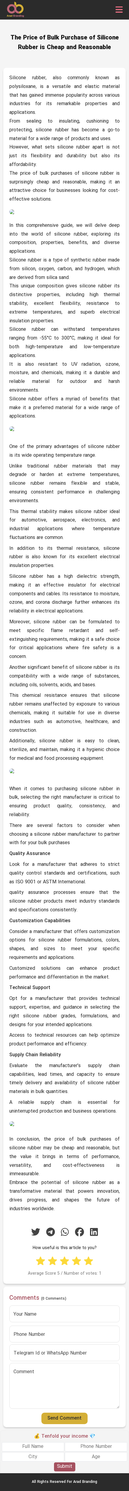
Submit (64, 1466)
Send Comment (64, 1418)
